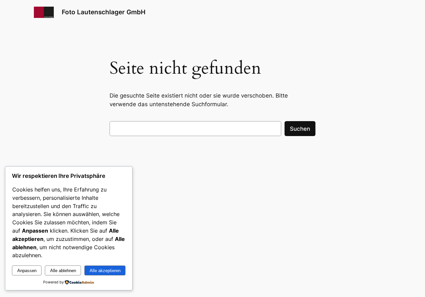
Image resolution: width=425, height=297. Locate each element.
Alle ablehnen (63, 270)
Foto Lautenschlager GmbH (103, 12)
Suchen (300, 128)
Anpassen (27, 270)
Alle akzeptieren (105, 270)
